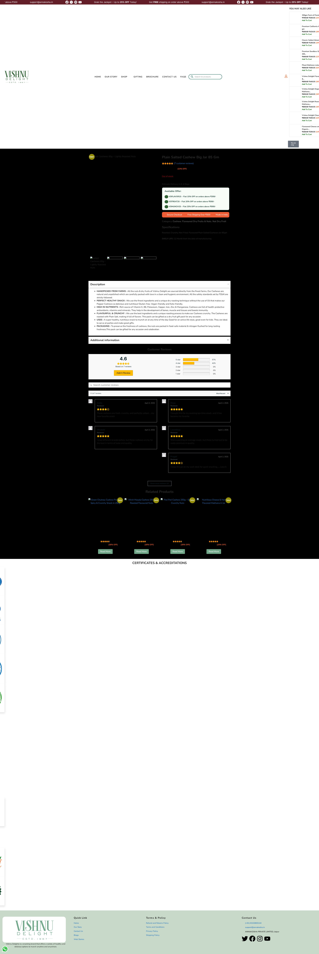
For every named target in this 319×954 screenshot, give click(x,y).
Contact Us (169, 76)
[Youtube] (267, 939)
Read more (105, 551)
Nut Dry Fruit (219, 221)
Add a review (123, 373)
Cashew (177, 221)
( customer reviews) (184, 163)
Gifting (138, 76)
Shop (124, 76)
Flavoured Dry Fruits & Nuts (196, 221)
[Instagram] (260, 939)
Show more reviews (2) (159, 483)
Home (98, 76)
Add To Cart (307, 20)
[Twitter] (245, 939)
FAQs (183, 76)
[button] (159, 906)
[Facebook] (252, 939)
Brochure (152, 76)
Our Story (111, 76)
